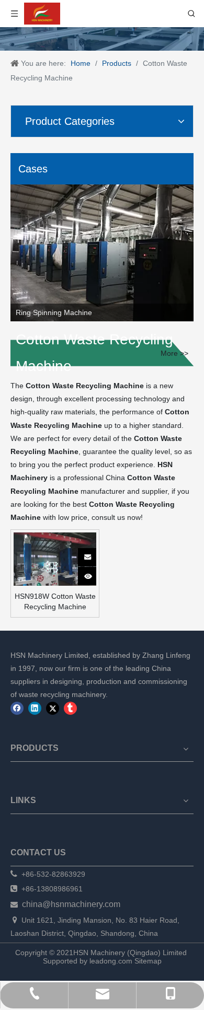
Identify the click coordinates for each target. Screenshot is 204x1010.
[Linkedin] (34, 708)
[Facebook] (17, 708)
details (94, 573)
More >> (174, 353)
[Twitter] (52, 708)
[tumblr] (70, 708)
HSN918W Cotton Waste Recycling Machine (55, 601)
